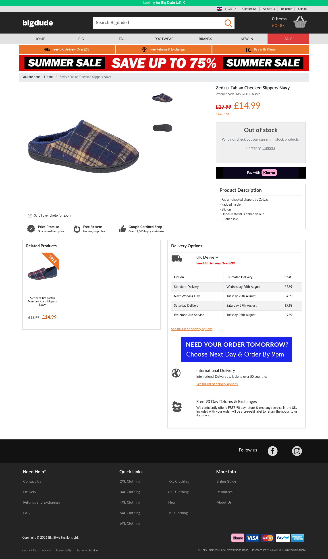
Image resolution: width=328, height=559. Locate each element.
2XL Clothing (130, 481)
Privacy (46, 550)
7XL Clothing (178, 481)
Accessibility (64, 550)
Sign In (302, 9)
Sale (288, 39)
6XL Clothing (130, 523)
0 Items (279, 19)
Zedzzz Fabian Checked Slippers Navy (85, 77)
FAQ (26, 513)
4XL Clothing (130, 502)
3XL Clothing (130, 492)
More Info (226, 472)
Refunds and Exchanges (41, 502)
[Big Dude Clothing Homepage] (38, 22)
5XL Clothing (130, 513)
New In (173, 502)
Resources (225, 492)
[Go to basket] (300, 22)
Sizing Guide (226, 481)
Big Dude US (170, 2)
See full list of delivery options (191, 329)
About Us (269, 9)
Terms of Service (87, 550)
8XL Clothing (178, 492)
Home (48, 77)
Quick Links (131, 472)
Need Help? (34, 472)
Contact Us (249, 9)
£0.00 (278, 25)
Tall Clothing (178, 513)
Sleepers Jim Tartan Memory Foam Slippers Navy (42, 301)
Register (286, 9)
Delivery (29, 492)
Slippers (268, 148)
